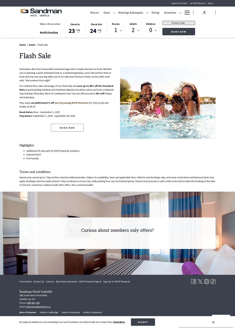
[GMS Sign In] (204, 12)
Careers (50, 281)
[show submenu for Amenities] (180, 12)
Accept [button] (143, 322)
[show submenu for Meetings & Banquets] (147, 12)
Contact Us (38, 281)
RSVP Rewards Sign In (90, 282)
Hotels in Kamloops (71, 312)
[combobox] (116, 30)
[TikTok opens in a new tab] (213, 281)
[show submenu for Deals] (114, 12)
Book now (67, 127)
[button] (75, 28)
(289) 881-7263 (33, 302)
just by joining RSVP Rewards (71, 102)
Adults (133, 23)
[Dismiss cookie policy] (213, 322)
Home (22, 44)
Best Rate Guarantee (67, 281)
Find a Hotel (25, 281)
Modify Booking (49, 32)
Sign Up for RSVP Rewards (116, 282)
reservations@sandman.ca (38, 306)
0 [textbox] (150, 30)
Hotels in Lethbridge (49, 312)
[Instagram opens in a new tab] (206, 281)
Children (150, 23)
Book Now (183, 31)
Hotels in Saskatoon (92, 312)
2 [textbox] (133, 30)
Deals (32, 44)
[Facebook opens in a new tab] (193, 281)
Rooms (116, 23)
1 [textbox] (115, 30)
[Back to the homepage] (40, 12)
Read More (119, 322)
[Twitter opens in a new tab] (200, 281)
